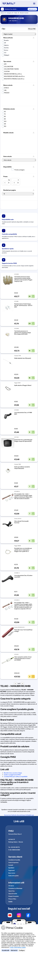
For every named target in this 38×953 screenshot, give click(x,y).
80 (5, 116)
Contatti (10, 865)
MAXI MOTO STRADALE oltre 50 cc (14, 79)
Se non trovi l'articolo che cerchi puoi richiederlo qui (19, 815)
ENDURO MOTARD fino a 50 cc (13, 74)
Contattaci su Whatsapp (15, 888)
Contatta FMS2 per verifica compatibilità (15, 776)
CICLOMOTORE (8, 66)
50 (5, 111)
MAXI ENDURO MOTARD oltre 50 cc (14, 76)
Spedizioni (11, 868)
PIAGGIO (6, 93)
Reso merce (11, 873)
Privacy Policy (12, 899)
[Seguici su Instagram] (19, 915)
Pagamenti (11, 870)
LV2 (5, 53)
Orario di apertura (13, 862)
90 (5, 119)
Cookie (10, 901)
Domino (6, 48)
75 (5, 114)
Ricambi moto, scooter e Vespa (13, 773)
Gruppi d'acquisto (13, 896)
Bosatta (6, 40)
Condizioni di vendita (14, 860)
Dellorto (6, 45)
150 (5, 126)
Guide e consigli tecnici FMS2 (12, 775)
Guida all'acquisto (13, 875)
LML (5, 90)
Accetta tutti (5, 950)
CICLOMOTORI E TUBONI (11, 69)
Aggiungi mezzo (32, 9)
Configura (22, 950)
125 (5, 124)
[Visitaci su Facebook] (28, 915)
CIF (5, 43)
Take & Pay (11, 891)
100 (5, 121)
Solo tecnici (14, 950)
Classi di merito (12, 893)
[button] (35, 3)
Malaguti (6, 55)
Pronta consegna (19, 170)
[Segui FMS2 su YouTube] (10, 915)
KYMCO (6, 88)
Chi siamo (11, 886)
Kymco (6, 50)
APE (5, 64)
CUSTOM (7, 71)
